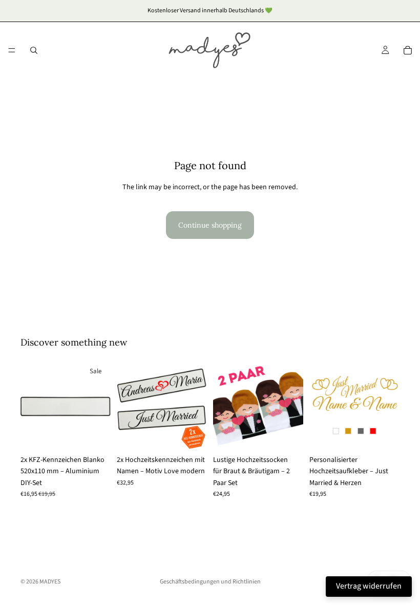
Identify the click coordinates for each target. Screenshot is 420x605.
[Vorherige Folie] (31, 405)
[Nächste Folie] (99, 405)
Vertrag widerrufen (369, 586)
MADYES (49, 581)
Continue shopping (210, 225)
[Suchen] (34, 50)
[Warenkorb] (407, 50)
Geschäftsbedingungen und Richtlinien (210, 581)
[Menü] (12, 50)
